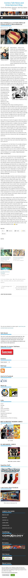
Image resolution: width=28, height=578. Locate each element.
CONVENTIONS (5, 525)
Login (2, 407)
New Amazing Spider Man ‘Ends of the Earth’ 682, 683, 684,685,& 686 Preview (21, 288)
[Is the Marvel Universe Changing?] (6, 266)
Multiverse (2, 282)
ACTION (15, 279)
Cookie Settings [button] (6, 575)
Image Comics (4, 414)
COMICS (10, 280)
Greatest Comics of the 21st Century (9, 418)
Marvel (11, 279)
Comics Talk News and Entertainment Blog (14, 4)
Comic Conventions (5, 408)
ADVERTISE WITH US (7, 527)
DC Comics (3, 411)
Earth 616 (18, 280)
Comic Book (6, 280)
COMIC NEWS (5, 522)
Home (2, 403)
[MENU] (27, 17)
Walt (11, 27)
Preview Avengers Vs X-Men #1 (6, 287)
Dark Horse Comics (5, 410)
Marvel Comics (4, 416)
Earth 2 (15, 280)
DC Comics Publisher (5, 279)
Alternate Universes (21, 279)
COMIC (2, 280)
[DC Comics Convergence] (19, 252)
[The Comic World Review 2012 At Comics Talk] (6, 252)
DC (12, 280)
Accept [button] (12, 575)
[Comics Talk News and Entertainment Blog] (2, 17)
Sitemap (2, 405)
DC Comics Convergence (18, 257)
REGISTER (4, 517)
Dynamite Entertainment (6, 413)
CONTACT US (5, 520)
